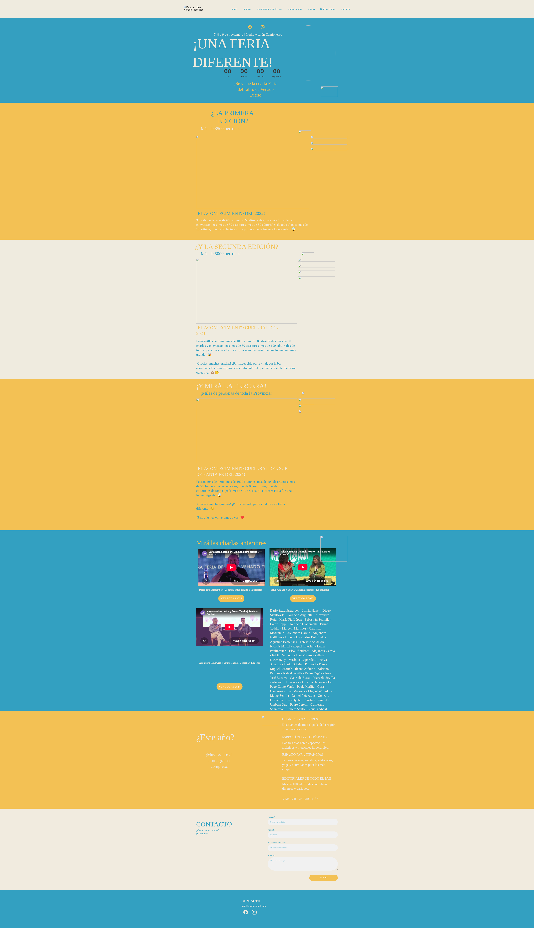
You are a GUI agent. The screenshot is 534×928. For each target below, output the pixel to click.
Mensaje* (271, 856)
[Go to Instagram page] (262, 27)
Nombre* (271, 817)
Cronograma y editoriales (269, 9)
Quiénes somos (327, 9)
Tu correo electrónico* (277, 843)
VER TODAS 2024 (229, 686)
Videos (311, 9)
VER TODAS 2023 (303, 598)
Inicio (234, 9)
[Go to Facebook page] (250, 27)
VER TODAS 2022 (231, 598)
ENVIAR (323, 878)
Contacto (345, 9)
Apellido (271, 830)
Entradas (247, 9)
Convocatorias (295, 9)
